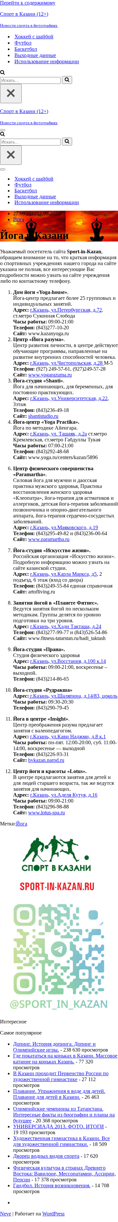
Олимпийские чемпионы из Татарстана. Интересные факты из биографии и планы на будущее (64, 1114)
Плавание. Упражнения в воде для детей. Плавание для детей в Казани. (59, 1094)
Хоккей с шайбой (33, 36)
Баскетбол (25, 49)
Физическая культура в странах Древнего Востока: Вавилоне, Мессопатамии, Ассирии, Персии (64, 1173)
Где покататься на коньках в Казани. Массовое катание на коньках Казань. (65, 1058)
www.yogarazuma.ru (50, 375)
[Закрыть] (11, 93)
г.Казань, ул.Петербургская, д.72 (66, 310)
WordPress (53, 1213)
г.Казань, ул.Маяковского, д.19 (64, 527)
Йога (18, 219)
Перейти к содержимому (27, 3)
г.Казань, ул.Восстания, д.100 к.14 (68, 661)
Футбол (22, 43)
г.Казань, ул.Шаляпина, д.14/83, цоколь (73, 696)
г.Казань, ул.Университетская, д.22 (69, 398)
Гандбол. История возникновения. (51, 1185)
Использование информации (46, 61)
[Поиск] (2, 73)
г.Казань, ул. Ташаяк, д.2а (58, 433)
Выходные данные (35, 55)
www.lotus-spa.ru (46, 812)
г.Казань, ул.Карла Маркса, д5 (63, 574)
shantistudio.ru (43, 416)
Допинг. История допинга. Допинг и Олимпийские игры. (54, 1047)
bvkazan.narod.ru (46, 760)
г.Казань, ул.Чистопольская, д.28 (67, 363)
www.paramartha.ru (48, 539)
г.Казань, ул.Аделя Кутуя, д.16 (63, 795)
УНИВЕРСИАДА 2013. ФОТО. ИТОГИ (58, 1126)
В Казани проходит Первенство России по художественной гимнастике (60, 1076)
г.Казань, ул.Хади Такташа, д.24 (65, 626)
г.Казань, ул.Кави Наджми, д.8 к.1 (68, 736)
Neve (5, 1213)
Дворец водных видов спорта (46, 1156)
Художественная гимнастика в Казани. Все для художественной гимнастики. (61, 1141)
